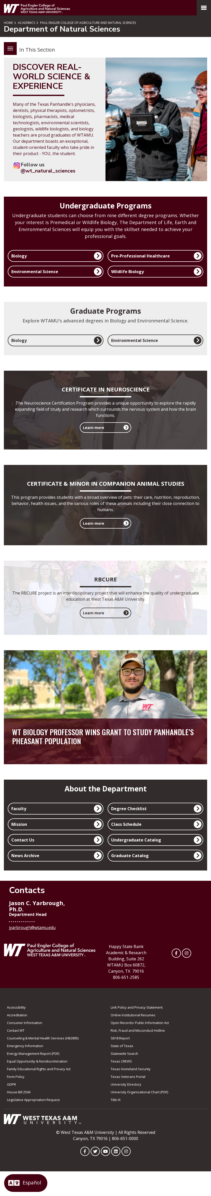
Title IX (116, 1099)
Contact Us (22, 840)
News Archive (25, 855)
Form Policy (15, 1076)
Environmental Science (34, 271)
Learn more (93, 427)
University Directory (126, 1084)
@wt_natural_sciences (48, 170)
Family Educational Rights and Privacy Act (39, 1069)
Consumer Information (24, 1022)
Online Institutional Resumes (133, 1015)
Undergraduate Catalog (136, 840)
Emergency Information (25, 1046)
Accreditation (17, 1015)
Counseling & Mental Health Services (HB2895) (42, 1038)
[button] (14, 707)
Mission (19, 824)
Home (8, 23)
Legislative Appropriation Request (33, 1099)
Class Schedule (126, 824)
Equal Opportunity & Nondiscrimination (37, 1061)
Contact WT (15, 1030)
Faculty (18, 808)
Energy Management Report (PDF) (33, 1053)
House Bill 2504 (18, 1092)
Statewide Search (124, 1053)
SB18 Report (120, 1038)
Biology (19, 256)
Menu (10, 48)
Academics (26, 23)
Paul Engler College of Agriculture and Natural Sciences (87, 23)
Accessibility (16, 1007)
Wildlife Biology (127, 271)
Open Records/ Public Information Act (140, 1022)
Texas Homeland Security (131, 1069)
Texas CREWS (121, 1061)
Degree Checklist (129, 808)
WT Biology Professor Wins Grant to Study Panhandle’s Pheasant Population (103, 736)
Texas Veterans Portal (128, 1076)
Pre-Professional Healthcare (140, 256)
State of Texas (122, 1046)
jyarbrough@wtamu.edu (32, 927)
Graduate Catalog (130, 855)
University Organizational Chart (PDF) (139, 1092)
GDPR (11, 1084)
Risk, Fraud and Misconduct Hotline (138, 1030)
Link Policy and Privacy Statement (137, 1007)
